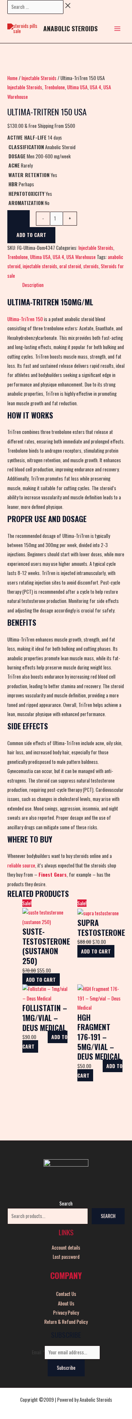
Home (12, 78)
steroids (91, 266)
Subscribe (66, 1367)
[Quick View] (58, 970)
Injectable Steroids (39, 78)
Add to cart (31, 234)
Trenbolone (54, 87)
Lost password (66, 1256)
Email (38, 1352)
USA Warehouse (81, 257)
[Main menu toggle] (117, 28)
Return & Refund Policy (66, 1321)
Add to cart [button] (41, 979)
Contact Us (66, 1293)
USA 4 (95, 87)
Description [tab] (33, 284)
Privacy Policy (66, 1312)
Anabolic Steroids (70, 28)
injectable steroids (40, 266)
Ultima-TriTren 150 (25, 319)
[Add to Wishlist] (18, 218)
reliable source (21, 865)
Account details (66, 1247)
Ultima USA (77, 87)
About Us (66, 1303)
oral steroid (70, 266)
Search (66, 1203)
